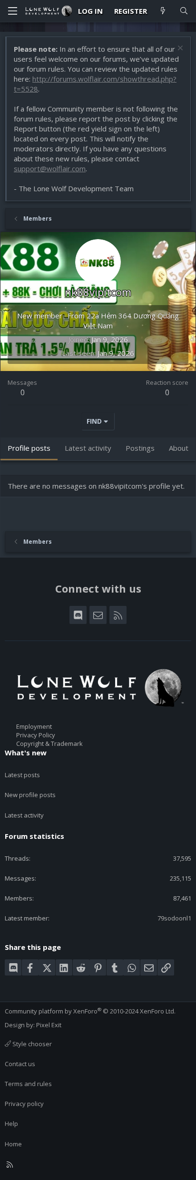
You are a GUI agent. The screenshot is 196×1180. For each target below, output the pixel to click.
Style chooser (31, 1044)
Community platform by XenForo (90, 1011)
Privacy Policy (35, 735)
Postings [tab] (140, 448)
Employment (34, 726)
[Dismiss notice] (179, 49)
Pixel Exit (48, 1025)
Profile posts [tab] (29, 448)
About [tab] (178, 448)
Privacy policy (24, 1103)
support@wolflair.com (50, 168)
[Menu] (12, 11)
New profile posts (30, 794)
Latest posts (22, 775)
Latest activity (24, 815)
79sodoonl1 (174, 918)
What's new (26, 752)
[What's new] (163, 11)
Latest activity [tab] (88, 448)
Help (11, 1123)
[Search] (184, 11)
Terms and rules (28, 1083)
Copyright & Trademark (49, 743)
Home (13, 1144)
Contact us (20, 1063)
